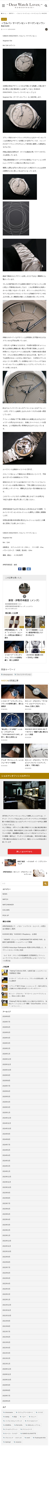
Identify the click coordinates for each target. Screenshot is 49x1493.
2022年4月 (6, 1283)
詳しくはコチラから (24, 851)
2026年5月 (6, 1032)
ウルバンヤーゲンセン (24, 674)
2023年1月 (6, 1235)
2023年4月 (6, 1219)
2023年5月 (6, 1214)
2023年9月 (6, 1192)
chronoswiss (9, 1412)
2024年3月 (6, 1160)
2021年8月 (6, 1326)
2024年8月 (6, 1139)
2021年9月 (6, 1321)
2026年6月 (6, 1027)
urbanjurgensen (8, 674)
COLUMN (6, 910)
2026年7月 (6, 1022)
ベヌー (24, 1416)
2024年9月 (6, 1134)
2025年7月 (6, 1086)
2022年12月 (7, 1241)
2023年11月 (7, 1182)
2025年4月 (6, 1102)
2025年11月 (7, 1064)
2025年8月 (6, 1080)
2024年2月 (6, 1166)
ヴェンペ (33, 1416)
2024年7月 (6, 1144)
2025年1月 (6, 1112)
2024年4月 (6, 1155)
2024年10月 (7, 1128)
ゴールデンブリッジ (11, 1429)
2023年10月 (7, 1187)
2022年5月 (6, 1278)
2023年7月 (6, 1203)
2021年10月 (7, 1315)
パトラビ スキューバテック (13, 1421)
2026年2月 (6, 1048)
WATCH (4, 19)
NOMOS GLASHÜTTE (29, 1433)
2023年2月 (6, 1230)
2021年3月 (6, 1353)
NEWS (5, 894)
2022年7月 (6, 1267)
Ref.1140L (19, 1425)
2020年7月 (6, 1395)
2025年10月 (7, 1070)
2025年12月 (7, 1059)
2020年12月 (7, 1369)
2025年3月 (6, 1107)
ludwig (7, 1416)
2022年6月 (6, 1273)
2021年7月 (6, 1331)
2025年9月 (6, 1075)
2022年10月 (7, 1251)
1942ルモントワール (33, 1425)
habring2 (8, 1442)
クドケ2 (40, 1412)
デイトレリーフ (27, 1429)
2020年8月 (6, 1390)
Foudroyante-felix (40, 1437)
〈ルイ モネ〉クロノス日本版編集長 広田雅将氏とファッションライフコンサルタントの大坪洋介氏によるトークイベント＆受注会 (24, 958)
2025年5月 (6, 1096)
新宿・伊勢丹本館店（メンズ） (24, 600)
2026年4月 (6, 1038)
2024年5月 (6, 1150)
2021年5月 (6, 1342)
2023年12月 (7, 1176)
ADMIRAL (8, 1425)
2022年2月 (6, 1294)
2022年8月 (6, 1262)
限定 (15, 1416)
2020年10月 (7, 1379)
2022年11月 (7, 1246)
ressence (18, 1442)
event (28, 1437)
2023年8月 (6, 1198)
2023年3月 (6, 1225)
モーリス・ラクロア (11, 1433)
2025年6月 (6, 1091)
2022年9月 (6, 1257)
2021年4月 (6, 1347)
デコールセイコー (32, 1421)
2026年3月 (6, 1043)
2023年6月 (6, 1209)
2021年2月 (6, 1358)
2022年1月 (6, 1299)
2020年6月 (6, 1401)
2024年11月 (7, 1123)
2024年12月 (7, 1118)
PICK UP (6, 915)
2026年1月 (6, 1054)
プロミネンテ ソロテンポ (13, 1437)
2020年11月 (7, 1374)
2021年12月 (7, 1305)
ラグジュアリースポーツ (25, 1412)
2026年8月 (6, 1016)
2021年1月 (6, 1363)
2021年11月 (7, 1310)
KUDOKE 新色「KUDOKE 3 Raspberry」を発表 (20, 934)
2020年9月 (6, 1385)
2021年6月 (6, 1337)
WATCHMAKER (8, 904)
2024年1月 (6, 1171)
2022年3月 (6, 1289)
